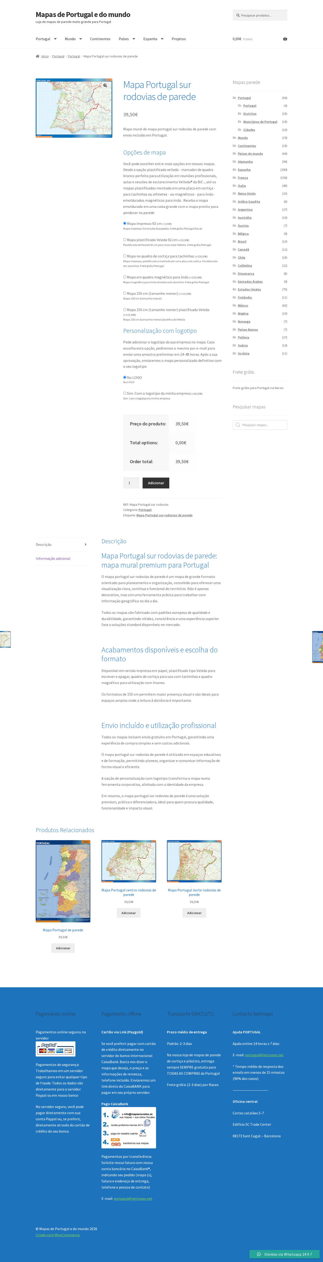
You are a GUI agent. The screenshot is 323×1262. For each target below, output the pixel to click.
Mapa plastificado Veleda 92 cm (158, 239)
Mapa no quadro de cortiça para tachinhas (167, 256)
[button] (105, 85)
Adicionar (156, 482)
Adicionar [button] (63, 948)
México (243, 305)
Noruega (244, 321)
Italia (242, 186)
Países (124, 38)
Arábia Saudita (249, 201)
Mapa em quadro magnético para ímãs (164, 277)
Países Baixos (248, 329)
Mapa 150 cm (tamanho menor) (159, 293)
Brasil (242, 241)
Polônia (243, 337)
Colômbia (245, 265)
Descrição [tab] (44, 544)
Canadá (243, 249)
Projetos (179, 38)
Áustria (243, 225)
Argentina (245, 209)
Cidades (249, 130)
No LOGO (134, 377)
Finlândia (245, 297)
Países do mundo (250, 153)
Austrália (245, 217)
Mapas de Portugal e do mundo (83, 14)
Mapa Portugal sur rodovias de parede (164, 515)
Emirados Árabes (250, 281)
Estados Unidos (249, 289)
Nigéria (243, 313)
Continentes (100, 38)
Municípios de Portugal (260, 122)
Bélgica (243, 233)
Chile (241, 257)
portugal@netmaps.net (133, 1198)
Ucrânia (243, 353)
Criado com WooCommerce (58, 1234)
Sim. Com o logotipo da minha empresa (165, 393)
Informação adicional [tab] (53, 558)
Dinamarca (246, 273)
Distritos (250, 113)
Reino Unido (247, 193)
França (243, 177)
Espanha (150, 38)
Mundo (70, 38)
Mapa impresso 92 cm (149, 223)
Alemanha (245, 161)
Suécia (243, 345)
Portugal (43, 38)
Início (45, 56)
